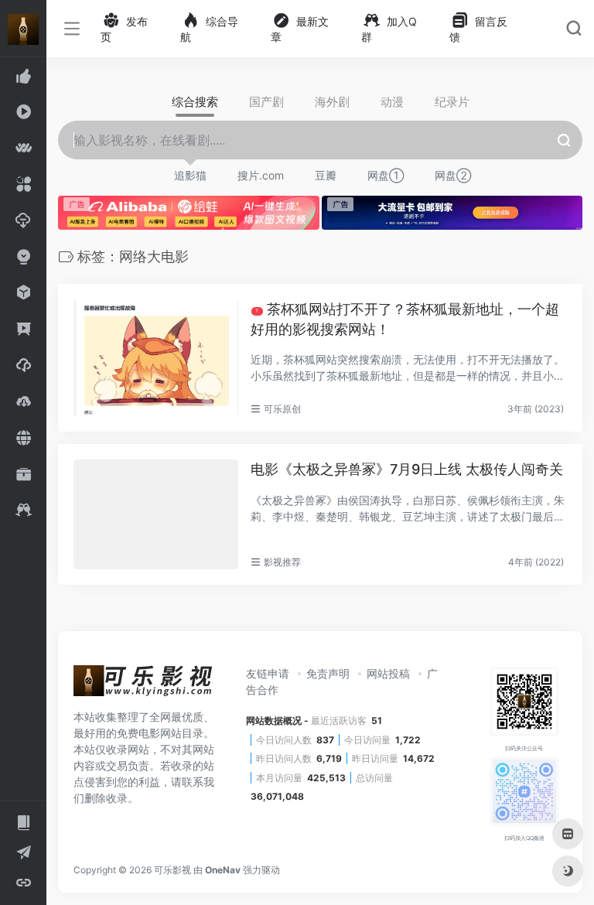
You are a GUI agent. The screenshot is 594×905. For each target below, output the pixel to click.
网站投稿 (388, 673)
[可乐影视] (143, 685)
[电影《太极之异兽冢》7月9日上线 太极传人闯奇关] (155, 514)
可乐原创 (282, 409)
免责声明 (328, 673)
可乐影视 (172, 870)
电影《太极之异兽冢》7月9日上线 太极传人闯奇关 (407, 469)
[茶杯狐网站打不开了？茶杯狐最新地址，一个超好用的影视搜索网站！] (155, 357)
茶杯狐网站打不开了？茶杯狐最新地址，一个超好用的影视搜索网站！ (405, 319)
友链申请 (267, 673)
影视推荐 (282, 562)
